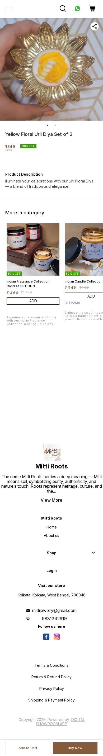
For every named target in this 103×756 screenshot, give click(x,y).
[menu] (8, 9)
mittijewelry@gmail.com (54, 610)
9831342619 (54, 618)
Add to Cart (27, 748)
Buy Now (75, 748)
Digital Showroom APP (60, 721)
